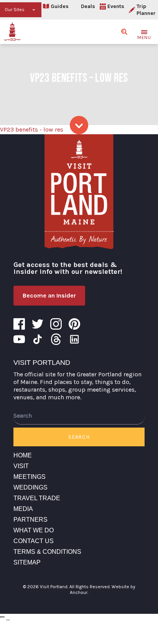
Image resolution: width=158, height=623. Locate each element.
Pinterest (74, 324)
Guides (60, 6)
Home (22, 455)
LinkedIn (74, 339)
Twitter (37, 324)
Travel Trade (36, 498)
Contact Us (33, 541)
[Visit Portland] (12, 32)
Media (23, 509)
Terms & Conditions (47, 551)
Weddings (30, 487)
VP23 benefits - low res (31, 129)
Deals (88, 6)
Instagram (56, 324)
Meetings (29, 476)
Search (78, 437)
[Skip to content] (79, 125)
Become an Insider (49, 295)
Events (115, 6)
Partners (30, 519)
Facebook (19, 324)
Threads (56, 339)
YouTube (19, 339)
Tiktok (37, 339)
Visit (21, 466)
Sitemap (27, 562)
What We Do (33, 530)
